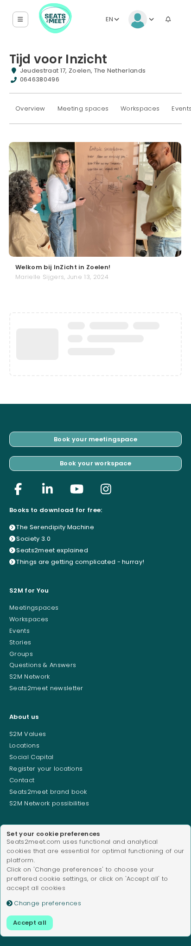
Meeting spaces (83, 108)
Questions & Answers (42, 665)
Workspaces (140, 108)
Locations (24, 745)
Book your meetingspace (95, 439)
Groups (21, 653)
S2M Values (27, 734)
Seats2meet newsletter (46, 688)
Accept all (29, 922)
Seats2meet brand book (48, 791)
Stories (20, 642)
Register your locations (46, 768)
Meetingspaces (33, 607)
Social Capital (31, 757)
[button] (21, 20)
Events (19, 630)
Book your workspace (95, 463)
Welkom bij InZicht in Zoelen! (62, 267)
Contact (21, 780)
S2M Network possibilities (49, 803)
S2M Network (29, 676)
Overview (30, 108)
